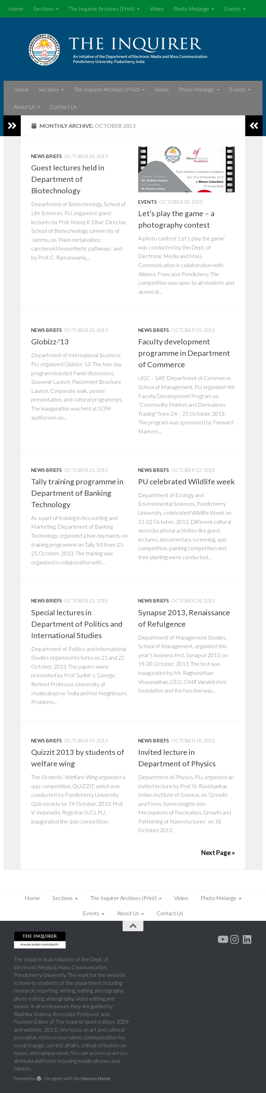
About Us (24, 106)
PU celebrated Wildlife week (186, 481)
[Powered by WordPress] (39, 1078)
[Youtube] (222, 939)
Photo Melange (191, 8)
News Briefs (46, 156)
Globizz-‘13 (50, 341)
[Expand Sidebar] (12, 125)
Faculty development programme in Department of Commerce (184, 353)
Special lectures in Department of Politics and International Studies (77, 624)
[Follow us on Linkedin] (247, 939)
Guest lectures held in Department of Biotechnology (67, 179)
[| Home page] (133, 49)
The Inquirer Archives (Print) (102, 8)
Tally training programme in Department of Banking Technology (77, 493)
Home (16, 8)
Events (232, 8)
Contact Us (63, 106)
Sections (43, 8)
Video (156, 8)
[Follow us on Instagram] (235, 939)
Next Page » (218, 852)
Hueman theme (95, 1078)
